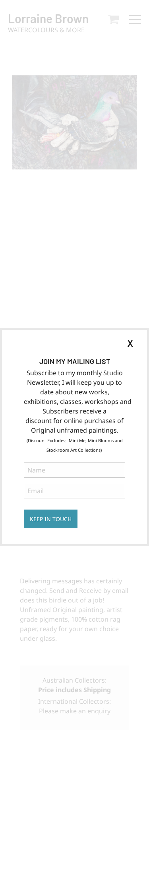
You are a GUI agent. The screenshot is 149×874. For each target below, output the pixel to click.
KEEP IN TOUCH (51, 519)
